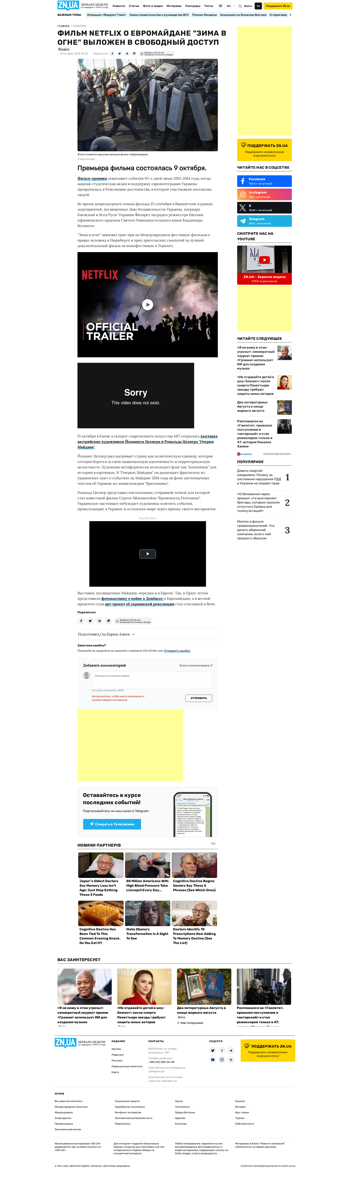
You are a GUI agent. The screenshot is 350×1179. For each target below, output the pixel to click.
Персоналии (122, 1123)
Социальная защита (127, 1101)
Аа (258, 6)
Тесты (208, 6)
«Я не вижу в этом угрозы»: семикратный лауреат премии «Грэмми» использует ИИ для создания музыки (256, 357)
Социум (240, 1101)
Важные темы (69, 14)
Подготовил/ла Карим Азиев (103, 634)
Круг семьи (242, 1112)
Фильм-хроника (92, 178)
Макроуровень (64, 1112)
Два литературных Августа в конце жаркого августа (252, 406)
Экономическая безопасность (133, 1118)
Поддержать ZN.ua (278, 6)
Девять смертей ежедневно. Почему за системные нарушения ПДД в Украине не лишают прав (259, 477)
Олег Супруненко (192, 1022)
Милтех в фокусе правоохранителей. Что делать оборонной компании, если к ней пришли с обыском (256, 530)
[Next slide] (290, 15)
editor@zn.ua (169, 1081)
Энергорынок (63, 1118)
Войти (248, 6)
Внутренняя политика (68, 1101)
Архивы (116, 1048)
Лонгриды (192, 6)
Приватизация (64, 1123)
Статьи (134, 6)
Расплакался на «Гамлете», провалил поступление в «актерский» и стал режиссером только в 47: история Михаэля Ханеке (255, 433)
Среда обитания (185, 1112)
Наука (179, 1101)
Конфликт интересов (128, 1112)
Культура (180, 1123)
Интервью (174, 6)
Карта (115, 1072)
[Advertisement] (130, 745)
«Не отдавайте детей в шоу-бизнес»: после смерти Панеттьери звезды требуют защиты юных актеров (255, 385)
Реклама (117, 1060)
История (240, 1106)
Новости (119, 6)
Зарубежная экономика (130, 1106)
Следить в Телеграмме (114, 824)
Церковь (180, 1118)
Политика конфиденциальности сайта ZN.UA (268, 1166)
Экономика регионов (68, 1129)
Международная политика (71, 1106)
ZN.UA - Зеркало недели (264, 277)
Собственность (244, 1123)
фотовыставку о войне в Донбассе (132, 598)
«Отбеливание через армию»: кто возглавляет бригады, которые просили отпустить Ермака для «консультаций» (258, 502)
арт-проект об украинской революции (139, 604)
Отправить (199, 698)
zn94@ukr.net (156, 1071)
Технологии (182, 1106)
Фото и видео (153, 6)
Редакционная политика (127, 1066)
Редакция (118, 1054)
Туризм (239, 1118)
